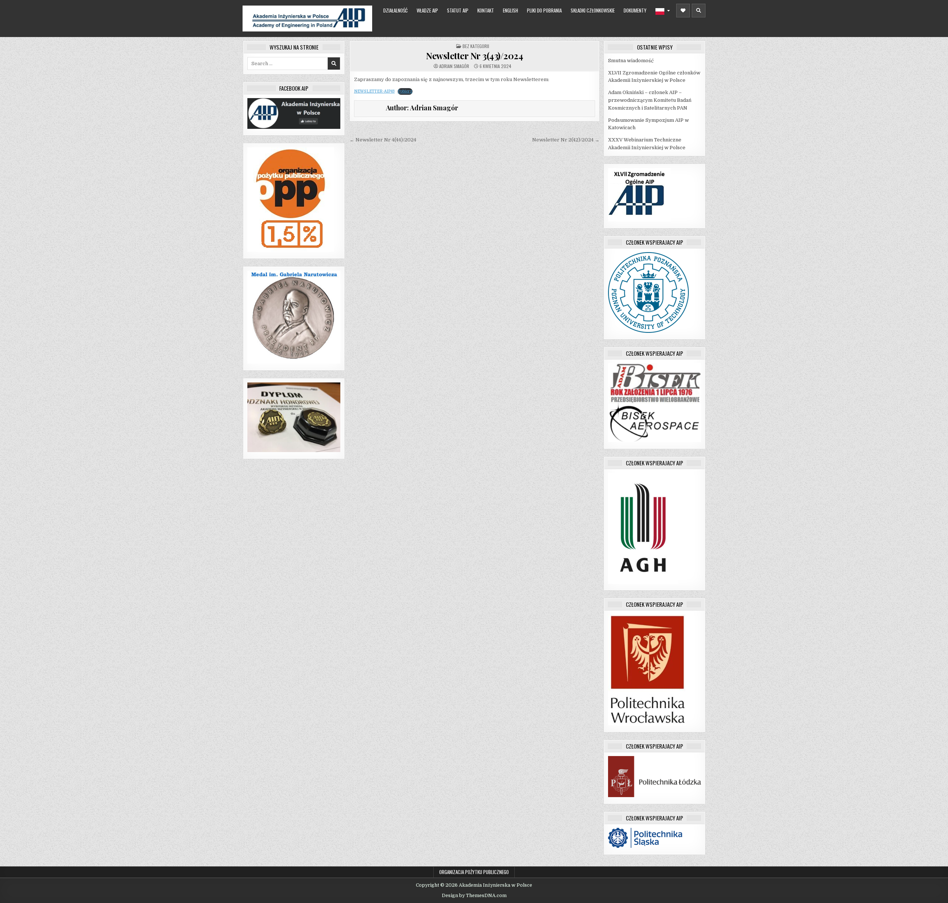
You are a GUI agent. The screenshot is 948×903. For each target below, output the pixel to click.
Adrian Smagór (454, 66)
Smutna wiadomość (631, 60)
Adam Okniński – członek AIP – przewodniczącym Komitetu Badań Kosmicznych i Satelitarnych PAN (649, 100)
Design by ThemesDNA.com (474, 895)
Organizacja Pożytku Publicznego (474, 872)
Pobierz (405, 91)
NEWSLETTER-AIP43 (374, 91)
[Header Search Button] (698, 10)
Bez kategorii (476, 46)
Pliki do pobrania (544, 10)
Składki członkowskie (593, 10)
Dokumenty (635, 10)
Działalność (395, 10)
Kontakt (485, 10)
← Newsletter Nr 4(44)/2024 (383, 140)
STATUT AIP (457, 10)
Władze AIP (427, 10)
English (510, 10)
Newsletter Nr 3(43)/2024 (474, 55)
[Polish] (662, 12)
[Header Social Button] (683, 10)
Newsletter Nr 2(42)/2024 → (566, 140)
